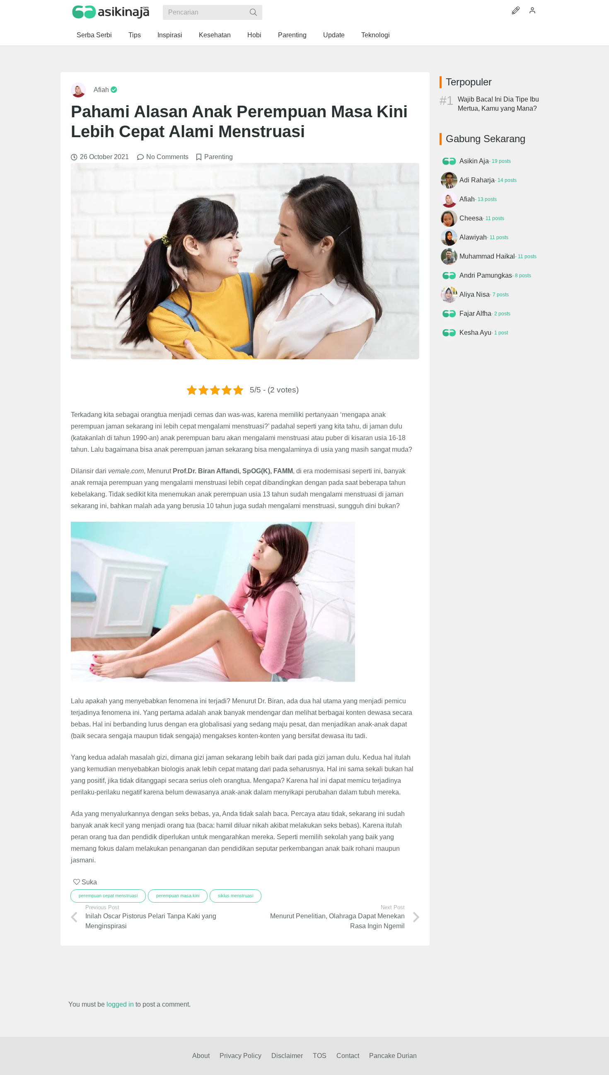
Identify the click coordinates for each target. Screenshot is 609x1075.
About (201, 1055)
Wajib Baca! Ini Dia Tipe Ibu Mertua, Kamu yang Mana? (498, 104)
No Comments (167, 156)
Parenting (218, 156)
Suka (88, 882)
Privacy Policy (240, 1055)
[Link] (111, 12)
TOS (319, 1055)
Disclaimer (287, 1055)
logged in (120, 1004)
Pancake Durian (393, 1055)
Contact (347, 1055)
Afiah (102, 89)
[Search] (253, 12)
